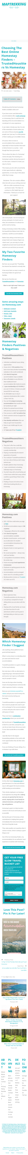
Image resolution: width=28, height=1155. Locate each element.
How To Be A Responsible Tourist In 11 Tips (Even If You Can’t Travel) (14, 998)
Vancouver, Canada (9, 318)
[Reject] (26, 1150)
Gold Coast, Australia (10, 311)
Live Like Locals (8, 91)
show (18, 99)
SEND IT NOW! (14, 900)
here (7, 524)
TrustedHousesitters (8, 281)
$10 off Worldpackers (17, 1070)
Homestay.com (18, 781)
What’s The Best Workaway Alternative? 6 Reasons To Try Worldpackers (14, 1021)
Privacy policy (20, 1152)
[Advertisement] (14, 25)
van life (21, 132)
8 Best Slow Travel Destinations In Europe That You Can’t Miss (14, 1044)
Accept (7, 1152)
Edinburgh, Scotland (10, 309)
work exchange (20, 116)
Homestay (20, 281)
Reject (12, 1152)
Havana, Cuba (8, 313)
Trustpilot (19, 430)
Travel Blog (17, 91)
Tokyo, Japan (8, 316)
